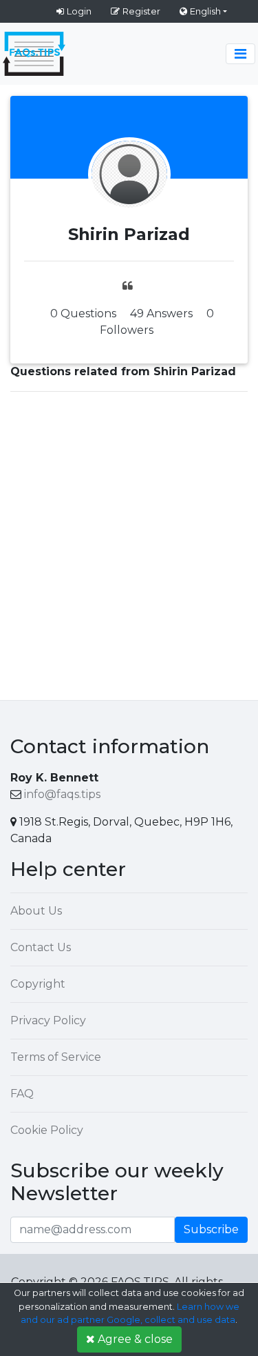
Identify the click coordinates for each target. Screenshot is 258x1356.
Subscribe (211, 1229)
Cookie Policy (46, 1130)
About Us (36, 910)
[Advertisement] (129, 543)
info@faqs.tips (62, 794)
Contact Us (40, 947)
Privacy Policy (48, 1020)
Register (141, 11)
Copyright (37, 983)
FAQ (22, 1093)
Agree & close (135, 1339)
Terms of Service (55, 1057)
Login (79, 11)
